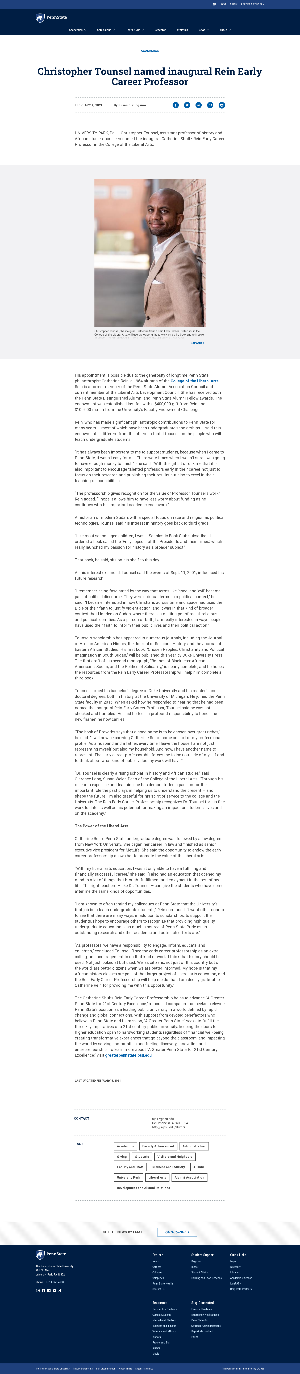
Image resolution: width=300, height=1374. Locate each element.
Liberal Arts (157, 1177)
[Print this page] (222, 105)
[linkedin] (198, 105)
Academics (150, 51)
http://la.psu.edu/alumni (168, 1127)
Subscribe (175, 1232)
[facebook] (176, 105)
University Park (128, 1177)
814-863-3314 (178, 1123)
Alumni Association (189, 1177)
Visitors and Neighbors (175, 1156)
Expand (196, 343)
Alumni (198, 1167)
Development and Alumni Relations (143, 1188)
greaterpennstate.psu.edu (128, 1055)
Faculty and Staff (130, 1167)
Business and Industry (168, 1167)
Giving (122, 1156)
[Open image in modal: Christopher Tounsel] (150, 253)
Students (142, 1156)
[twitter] (187, 105)
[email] (210, 105)
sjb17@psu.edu (163, 1119)
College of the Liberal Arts (195, 381)
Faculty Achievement (158, 1146)
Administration (194, 1146)
